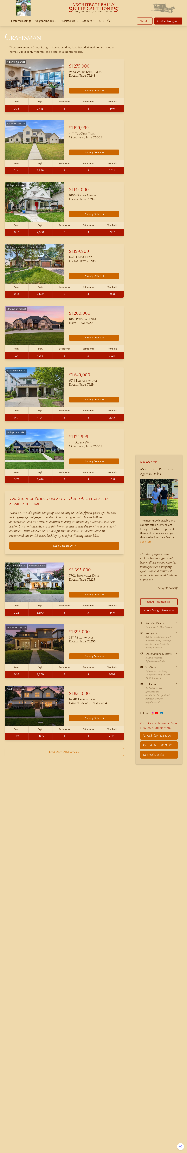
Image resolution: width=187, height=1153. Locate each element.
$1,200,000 (79, 313)
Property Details (92, 90)
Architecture (68, 20)
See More (145, 541)
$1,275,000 (79, 66)
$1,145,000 (79, 189)
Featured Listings (21, 20)
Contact (167, 21)
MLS (101, 20)
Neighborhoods (44, 20)
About (143, 21)
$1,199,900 (79, 251)
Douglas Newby (148, 461)
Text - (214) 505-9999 (159, 745)
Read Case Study (63, 545)
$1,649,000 (79, 375)
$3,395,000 (80, 570)
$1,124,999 (78, 436)
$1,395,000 (79, 631)
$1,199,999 (79, 127)
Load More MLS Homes (63, 752)
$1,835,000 (79, 693)
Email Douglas (155, 754)
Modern (87, 20)
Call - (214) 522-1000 (159, 735)
